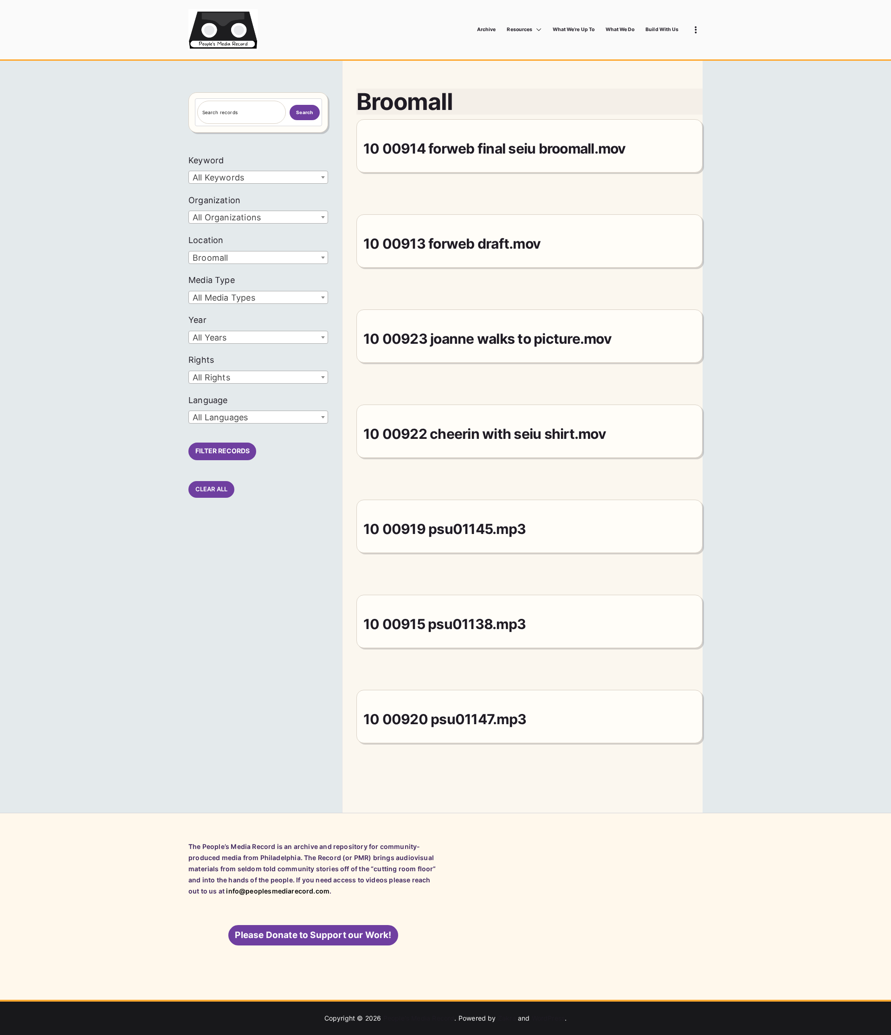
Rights (201, 360)
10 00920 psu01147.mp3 (444, 719)
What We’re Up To (573, 29)
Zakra (507, 1018)
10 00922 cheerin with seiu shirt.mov (484, 433)
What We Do (620, 29)
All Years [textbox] (210, 337)
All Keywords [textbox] (218, 177)
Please (313, 935)
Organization (214, 200)
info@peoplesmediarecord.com (277, 891)
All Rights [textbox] (211, 377)
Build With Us (662, 29)
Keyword (206, 160)
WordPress (548, 1018)
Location (205, 240)
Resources (519, 29)
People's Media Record (419, 1018)
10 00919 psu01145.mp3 (444, 529)
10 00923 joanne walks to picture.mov (487, 338)
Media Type (211, 280)
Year (197, 320)
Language (207, 400)
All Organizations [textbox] (227, 217)
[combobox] (258, 177)
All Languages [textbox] (220, 417)
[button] (537, 30)
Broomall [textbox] (210, 258)
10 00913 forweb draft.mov (452, 243)
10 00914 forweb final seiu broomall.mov (494, 148)
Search (304, 112)
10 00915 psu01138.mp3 (444, 624)
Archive (486, 29)
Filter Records (222, 451)
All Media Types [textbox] (224, 297)
